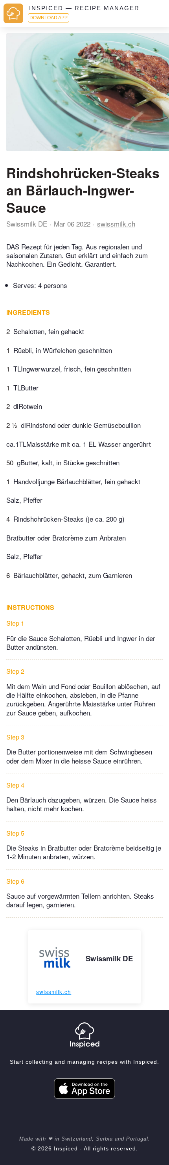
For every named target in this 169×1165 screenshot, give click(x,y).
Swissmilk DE (26, 224)
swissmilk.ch (116, 224)
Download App (48, 17)
